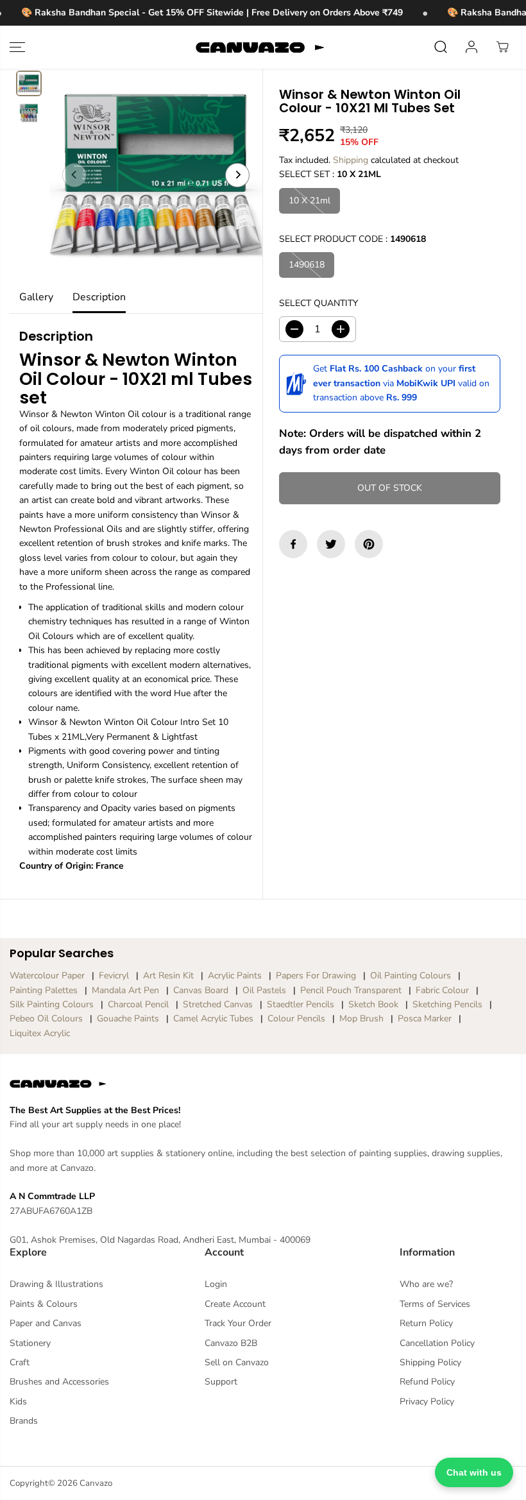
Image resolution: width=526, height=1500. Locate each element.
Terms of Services (435, 1304)
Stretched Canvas (218, 1004)
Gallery (36, 297)
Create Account (235, 1304)
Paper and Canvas (45, 1323)
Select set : (330, 174)
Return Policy (426, 1323)
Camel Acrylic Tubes (213, 1018)
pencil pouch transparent (351, 990)
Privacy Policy (427, 1401)
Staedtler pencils (300, 1004)
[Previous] (74, 175)
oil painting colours (410, 975)
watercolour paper (47, 975)
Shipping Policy (430, 1362)
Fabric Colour (442, 990)
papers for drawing (316, 975)
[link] (263, 1083)
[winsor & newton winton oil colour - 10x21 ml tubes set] (155, 175)
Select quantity (318, 303)
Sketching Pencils (447, 1004)
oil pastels (264, 990)
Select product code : (352, 239)
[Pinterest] (369, 544)
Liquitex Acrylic (40, 1033)
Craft (20, 1362)
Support (221, 1382)
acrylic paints (235, 975)
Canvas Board (200, 990)
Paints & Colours (44, 1304)
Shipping (350, 160)
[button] (17, 47)
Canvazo (96, 1483)
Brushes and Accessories (59, 1382)
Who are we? (426, 1284)
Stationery (30, 1343)
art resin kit (168, 975)
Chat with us (474, 1472)
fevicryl (114, 975)
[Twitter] (331, 544)
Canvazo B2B (231, 1343)
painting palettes (44, 990)
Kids (18, 1401)
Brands (24, 1421)
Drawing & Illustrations (56, 1284)
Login (216, 1284)
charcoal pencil (138, 1004)
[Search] (441, 47)
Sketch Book (373, 1004)
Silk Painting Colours (52, 1004)
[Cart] (502, 47)
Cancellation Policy (437, 1343)
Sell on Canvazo (237, 1362)
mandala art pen (125, 990)
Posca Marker (425, 1018)
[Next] (237, 175)
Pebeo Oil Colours (46, 1018)
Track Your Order (238, 1323)
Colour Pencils (296, 1018)
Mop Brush (361, 1018)
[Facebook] (293, 544)
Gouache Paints (128, 1018)
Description (99, 297)
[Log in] (471, 47)
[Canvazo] (260, 47)
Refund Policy (427, 1382)
